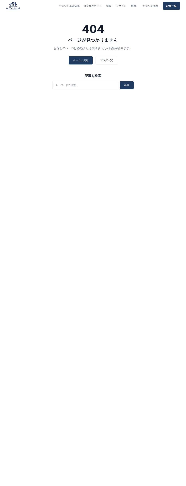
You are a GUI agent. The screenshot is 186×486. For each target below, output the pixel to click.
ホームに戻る (80, 60)
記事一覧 (171, 5)
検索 (126, 85)
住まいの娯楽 (150, 5)
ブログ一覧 (106, 60)
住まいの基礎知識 (69, 5)
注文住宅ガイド (93, 5)
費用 (133, 5)
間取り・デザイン (116, 5)
